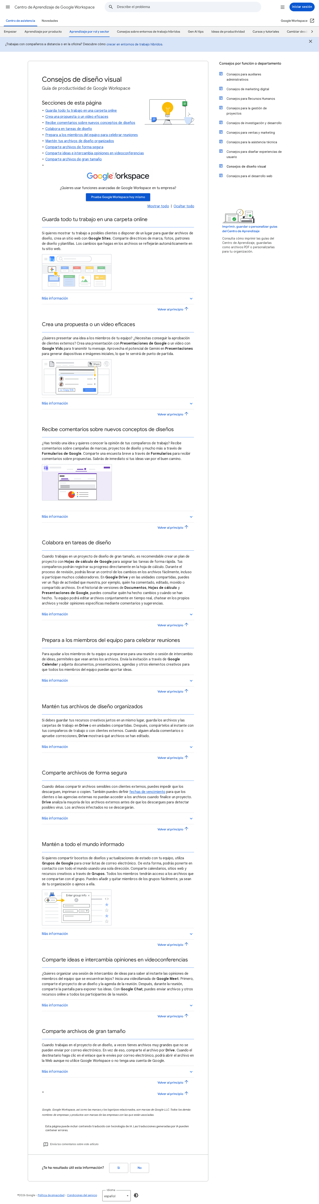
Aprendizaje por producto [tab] (43, 31)
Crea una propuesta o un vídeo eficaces (76, 117)
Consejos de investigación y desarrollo (254, 123)
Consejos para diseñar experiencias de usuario (254, 154)
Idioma (111, 1190)
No (139, 1168)
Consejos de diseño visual (246, 166)
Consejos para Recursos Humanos (251, 99)
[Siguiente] (310, 32)
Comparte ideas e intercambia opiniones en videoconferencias (94, 153)
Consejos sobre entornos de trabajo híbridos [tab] (148, 31)
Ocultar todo (184, 206)
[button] (8, 7)
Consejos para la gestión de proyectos (247, 110)
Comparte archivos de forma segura (74, 147)
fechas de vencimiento (147, 792)
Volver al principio (171, 309)
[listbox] (116, 1195)
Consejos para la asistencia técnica (252, 142)
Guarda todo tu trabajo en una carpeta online (81, 110)
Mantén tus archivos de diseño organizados (79, 141)
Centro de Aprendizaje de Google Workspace (55, 7)
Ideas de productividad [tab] (228, 31)
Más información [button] (55, 298)
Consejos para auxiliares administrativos (244, 77)
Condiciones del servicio (82, 1195)
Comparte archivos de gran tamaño (73, 159)
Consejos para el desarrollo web (249, 176)
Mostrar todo (158, 206)
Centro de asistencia (20, 21)
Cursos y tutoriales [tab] (266, 31)
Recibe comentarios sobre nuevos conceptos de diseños (90, 123)
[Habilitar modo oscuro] (136, 1195)
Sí (118, 1168)
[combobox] (189, 7)
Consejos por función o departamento (250, 63)
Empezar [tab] (10, 31)
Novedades (50, 21)
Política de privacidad (51, 1195)
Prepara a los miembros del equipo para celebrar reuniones (91, 135)
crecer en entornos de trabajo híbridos (134, 44)
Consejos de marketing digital (248, 89)
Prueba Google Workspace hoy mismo (118, 197)
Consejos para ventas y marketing (251, 133)
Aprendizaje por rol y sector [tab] (89, 31)
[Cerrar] (310, 42)
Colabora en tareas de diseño (68, 129)
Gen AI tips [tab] (196, 31)
